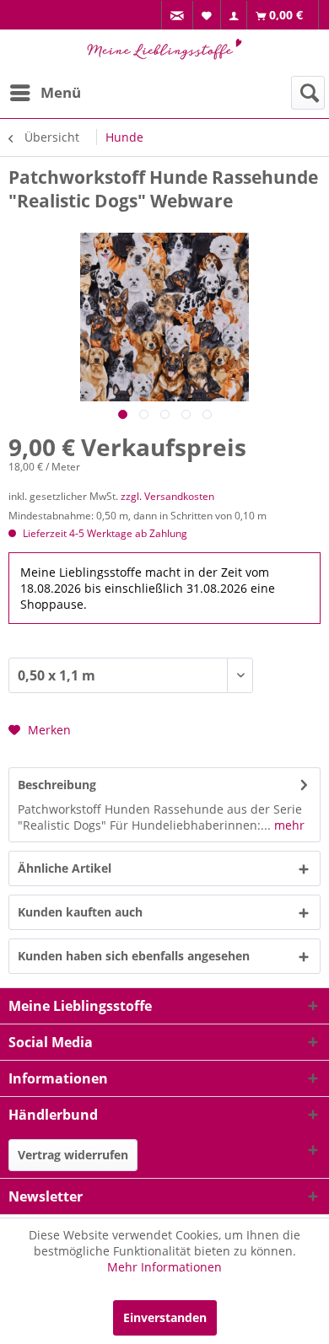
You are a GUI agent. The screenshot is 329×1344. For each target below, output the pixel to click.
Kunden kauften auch (80, 912)
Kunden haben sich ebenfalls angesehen (134, 956)
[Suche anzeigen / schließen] (308, 93)
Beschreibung (57, 785)
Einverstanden (165, 1317)
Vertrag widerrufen (73, 1155)
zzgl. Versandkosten (167, 496)
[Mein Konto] (234, 15)
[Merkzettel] (207, 15)
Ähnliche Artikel (64, 868)
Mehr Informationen (164, 1267)
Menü (60, 92)
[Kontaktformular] (177, 15)
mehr (288, 825)
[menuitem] (177, 15)
